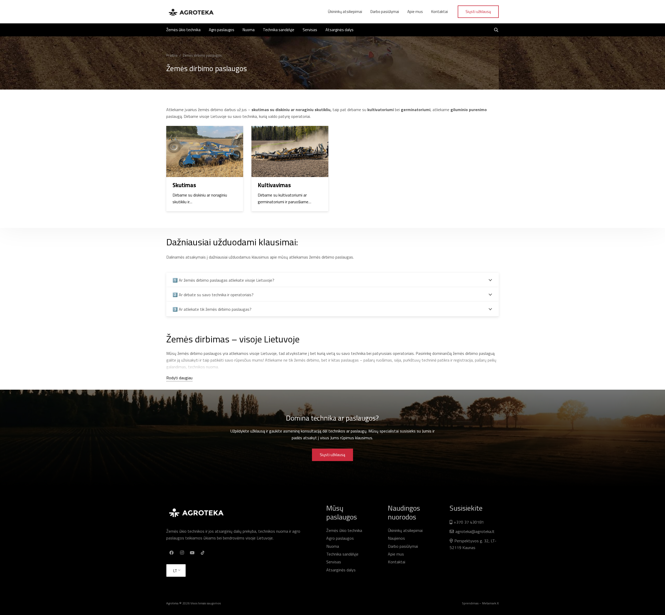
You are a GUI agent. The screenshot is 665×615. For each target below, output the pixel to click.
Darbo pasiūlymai (403, 546)
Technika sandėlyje (342, 554)
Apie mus (396, 554)
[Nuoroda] (191, 11)
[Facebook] (171, 553)
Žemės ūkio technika (344, 530)
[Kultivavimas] (289, 168)
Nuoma (332, 546)
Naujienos (396, 538)
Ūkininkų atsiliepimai (405, 530)
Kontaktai (396, 562)
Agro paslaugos (340, 538)
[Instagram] (182, 553)
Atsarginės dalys (341, 570)
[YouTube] (192, 553)
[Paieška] (496, 30)
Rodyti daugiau (179, 378)
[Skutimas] (204, 168)
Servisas (333, 562)
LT (175, 570)
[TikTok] (202, 553)
